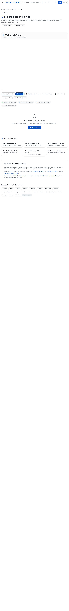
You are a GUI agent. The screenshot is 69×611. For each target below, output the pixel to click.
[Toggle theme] (45, 2)
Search (20, 94)
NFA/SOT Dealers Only (33, 94)
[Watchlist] (52, 2)
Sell (60, 2)
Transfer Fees (8, 97)
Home (6, 9)
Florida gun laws (52, 171)
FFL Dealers (12, 9)
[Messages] (49, 2)
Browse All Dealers (34, 127)
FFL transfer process (37, 171)
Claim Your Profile (21, 97)
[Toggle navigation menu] (2, 2)
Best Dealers (60, 94)
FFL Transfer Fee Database (17, 175)
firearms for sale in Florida (11, 173)
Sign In (65, 2)
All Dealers (6, 12)
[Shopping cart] (56, 2)
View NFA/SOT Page (47, 94)
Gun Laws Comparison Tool (48, 175)
